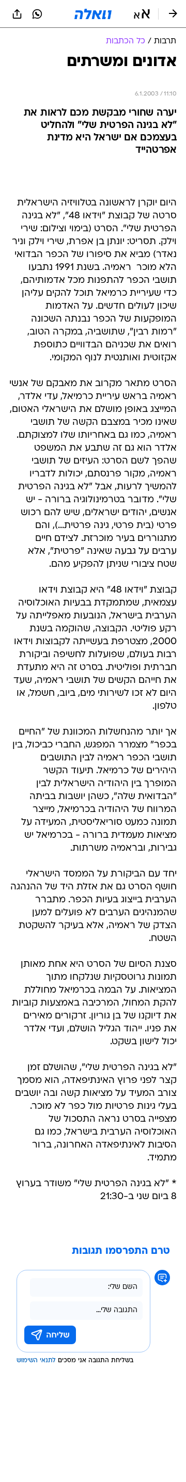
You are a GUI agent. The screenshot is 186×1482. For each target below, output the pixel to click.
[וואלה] (93, 14)
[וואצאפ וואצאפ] (37, 14)
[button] (142, 14)
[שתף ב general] (17, 14)
